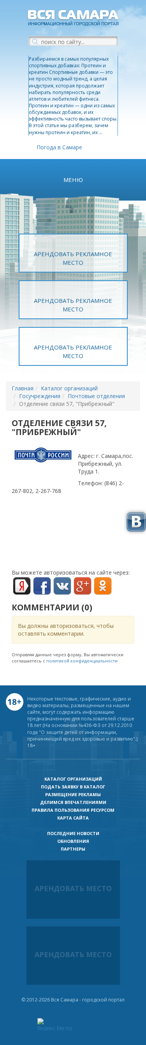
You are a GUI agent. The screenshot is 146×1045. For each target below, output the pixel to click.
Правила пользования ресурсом (73, 810)
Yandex (21, 586)
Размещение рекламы (73, 794)
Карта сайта (73, 818)
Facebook (42, 586)
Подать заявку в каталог (73, 787)
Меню (73, 179)
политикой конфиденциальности (82, 661)
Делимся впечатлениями (73, 802)
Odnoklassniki (102, 586)
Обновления (73, 841)
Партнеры (73, 849)
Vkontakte (62, 586)
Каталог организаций (69, 388)
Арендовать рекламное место (73, 258)
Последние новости (73, 833)
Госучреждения (39, 396)
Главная (22, 388)
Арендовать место (73, 888)
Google (82, 586)
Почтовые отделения (96, 396)
